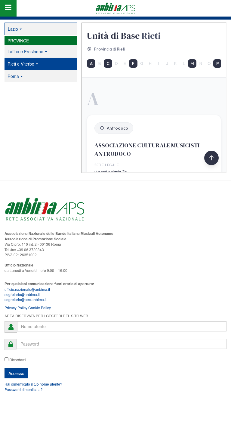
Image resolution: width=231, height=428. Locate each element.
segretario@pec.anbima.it (26, 299)
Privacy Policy (16, 307)
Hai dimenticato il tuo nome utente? (33, 383)
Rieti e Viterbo (21, 64)
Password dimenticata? (24, 389)
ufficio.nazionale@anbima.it (27, 289)
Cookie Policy (39, 307)
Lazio (13, 29)
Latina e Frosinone (25, 51)
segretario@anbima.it (22, 294)
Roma (13, 76)
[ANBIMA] (115, 8)
